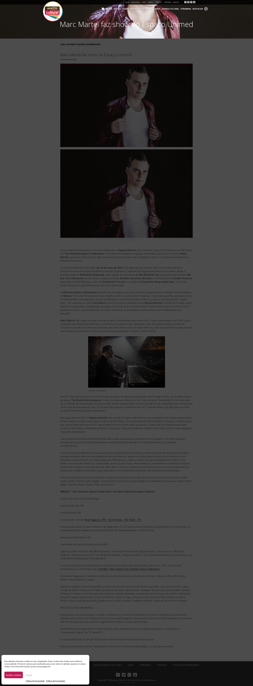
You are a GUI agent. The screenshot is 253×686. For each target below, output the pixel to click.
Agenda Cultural (170, 9)
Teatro (117, 9)
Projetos (158, 2)
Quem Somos (135, 2)
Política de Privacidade (35, 681)
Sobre (144, 2)
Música (108, 9)
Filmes (125, 9)
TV (151, 9)
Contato (176, 2)
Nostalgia (198, 9)
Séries (146, 9)
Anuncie (150, 2)
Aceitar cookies (13, 675)
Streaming (186, 9)
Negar (29, 675)
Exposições (135, 9)
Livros (157, 9)
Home (127, 2)
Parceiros (168, 2)
